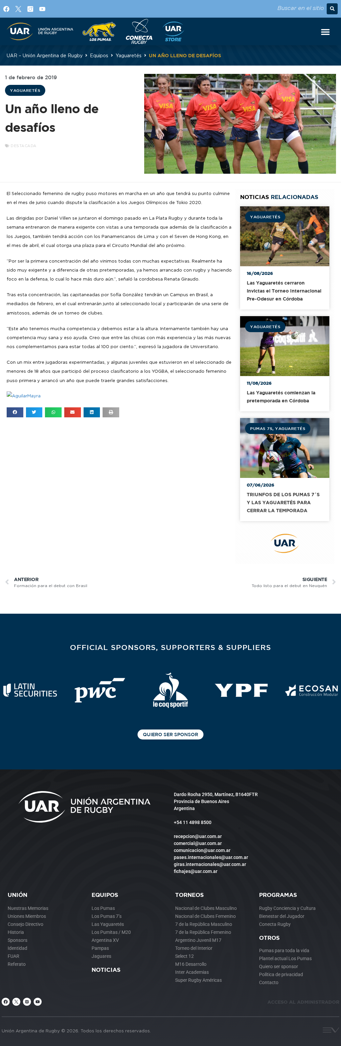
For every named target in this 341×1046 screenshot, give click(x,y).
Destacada (24, 146)
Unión (17, 895)
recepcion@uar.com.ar (198, 836)
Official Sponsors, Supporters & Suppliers (170, 647)
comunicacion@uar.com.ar (202, 850)
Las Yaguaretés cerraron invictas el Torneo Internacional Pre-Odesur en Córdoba (284, 291)
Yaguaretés (129, 55)
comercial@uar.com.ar (198, 843)
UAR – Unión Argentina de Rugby (45, 55)
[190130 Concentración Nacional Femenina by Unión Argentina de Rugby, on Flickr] (24, 395)
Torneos (189, 895)
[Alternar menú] (325, 31)
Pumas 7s (261, 428)
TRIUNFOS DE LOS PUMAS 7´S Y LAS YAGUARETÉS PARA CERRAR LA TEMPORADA (283, 502)
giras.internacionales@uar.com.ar (210, 864)
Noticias (106, 969)
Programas (278, 895)
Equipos (99, 55)
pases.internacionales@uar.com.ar (211, 857)
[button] (332, 8)
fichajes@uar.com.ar (195, 871)
